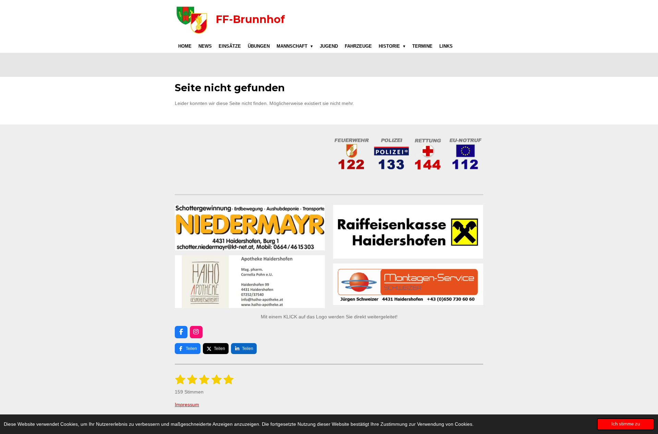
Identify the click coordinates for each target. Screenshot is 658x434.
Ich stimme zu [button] (625, 424)
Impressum (187, 404)
